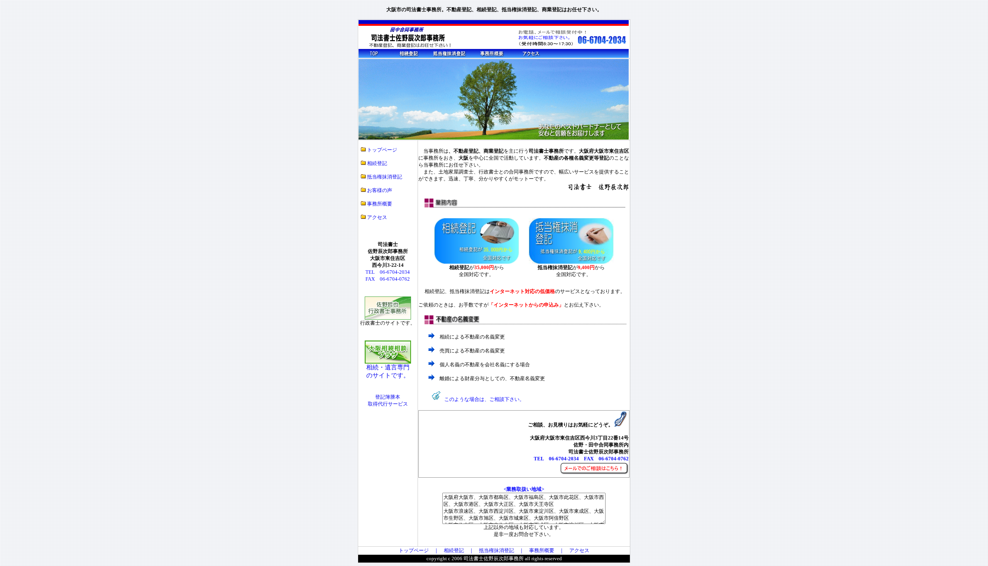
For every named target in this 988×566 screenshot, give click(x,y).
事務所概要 (379, 204)
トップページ (382, 150)
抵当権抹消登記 (384, 177)
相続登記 (377, 163)
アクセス (376, 217)
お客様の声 (379, 190)
